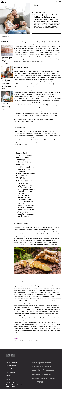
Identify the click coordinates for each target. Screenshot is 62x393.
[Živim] (3, 1)
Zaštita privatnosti (11, 366)
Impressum (9, 376)
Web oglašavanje (10, 369)
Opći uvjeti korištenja (11, 383)
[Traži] (50, 1)
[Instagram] (57, 1)
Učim (32, 13)
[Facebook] (53, 1)
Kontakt (8, 379)
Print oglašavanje (11, 372)
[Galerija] (15, 18)
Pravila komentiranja (11, 362)
